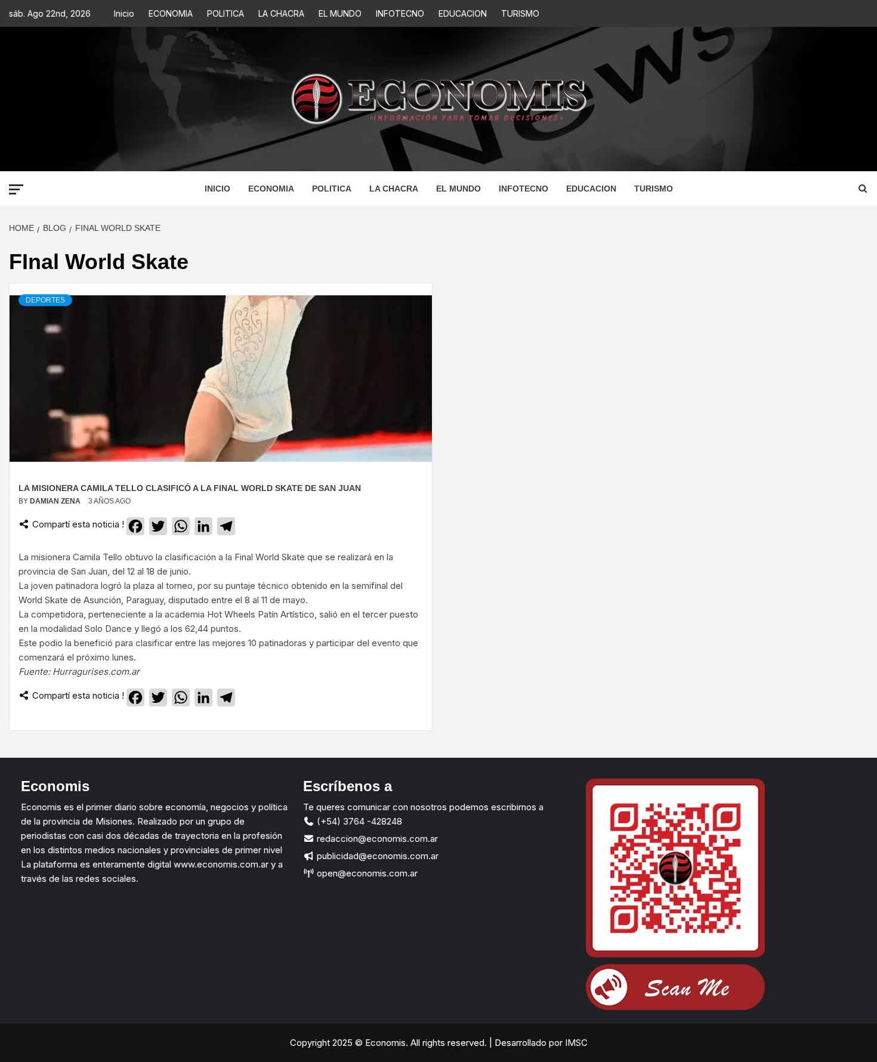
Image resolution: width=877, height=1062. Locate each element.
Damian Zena (56, 501)
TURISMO (520, 13)
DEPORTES (45, 300)
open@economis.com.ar (366, 873)
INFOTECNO (400, 13)
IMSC (575, 1042)
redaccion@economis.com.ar (376, 838)
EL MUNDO (340, 13)
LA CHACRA (281, 13)
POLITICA (225, 13)
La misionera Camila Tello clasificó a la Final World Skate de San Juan (189, 488)
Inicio (124, 13)
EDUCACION (462, 13)
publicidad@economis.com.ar (376, 856)
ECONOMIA (171, 13)
